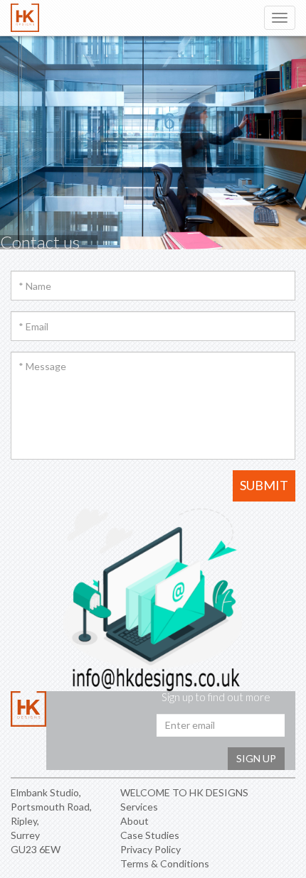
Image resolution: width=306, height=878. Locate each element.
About (134, 821)
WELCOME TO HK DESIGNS (184, 792)
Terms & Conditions (164, 863)
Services (139, 807)
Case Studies (149, 835)
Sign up (256, 758)
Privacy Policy (150, 849)
